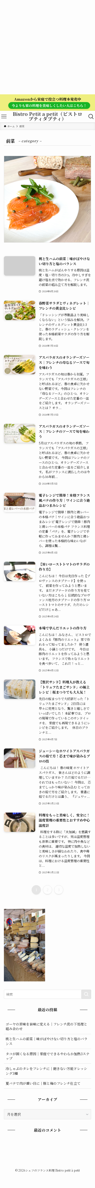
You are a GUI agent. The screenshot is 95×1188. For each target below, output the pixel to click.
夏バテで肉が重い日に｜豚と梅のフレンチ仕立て (43, 1083)
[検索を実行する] (86, 994)
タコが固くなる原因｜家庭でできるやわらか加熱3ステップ (47, 1056)
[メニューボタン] (4, 116)
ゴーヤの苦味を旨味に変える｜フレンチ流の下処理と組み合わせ (46, 1026)
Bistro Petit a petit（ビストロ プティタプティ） (49, 116)
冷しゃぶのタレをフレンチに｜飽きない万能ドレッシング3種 (46, 1071)
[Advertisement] (47, 47)
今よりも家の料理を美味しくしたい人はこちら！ (49, 105)
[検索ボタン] (91, 116)
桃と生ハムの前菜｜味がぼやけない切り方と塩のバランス (46, 1041)
